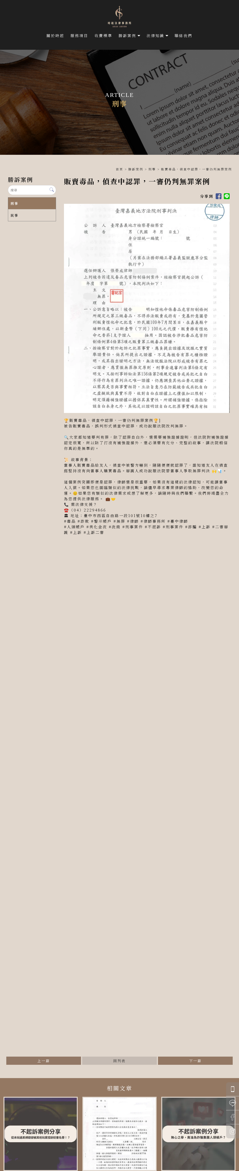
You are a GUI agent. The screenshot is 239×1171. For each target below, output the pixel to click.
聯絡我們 (183, 35)
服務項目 (79, 35)
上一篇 (43, 1060)
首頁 (119, 169)
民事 (14, 215)
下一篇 (195, 1060)
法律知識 (155, 35)
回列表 (119, 1060)
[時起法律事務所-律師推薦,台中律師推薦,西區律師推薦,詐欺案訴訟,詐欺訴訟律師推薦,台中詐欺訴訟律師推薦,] (119, 17)
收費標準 (103, 35)
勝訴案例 (127, 35)
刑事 (152, 169)
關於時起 (55, 35)
